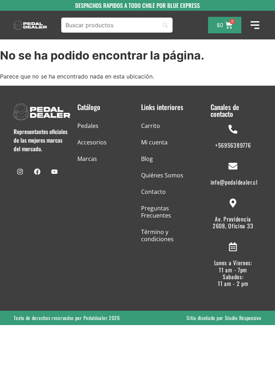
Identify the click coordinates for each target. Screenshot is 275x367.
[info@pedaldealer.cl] (232, 166)
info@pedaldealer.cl (234, 182)
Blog (147, 159)
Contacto (153, 192)
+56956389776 (233, 145)
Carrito (150, 126)
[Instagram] (20, 171)
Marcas (87, 159)
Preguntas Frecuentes (156, 211)
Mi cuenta (154, 142)
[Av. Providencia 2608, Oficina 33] (232, 203)
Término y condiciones (157, 235)
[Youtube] (54, 171)
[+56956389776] (232, 129)
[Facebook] (37, 171)
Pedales (87, 126)
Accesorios (92, 142)
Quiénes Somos (162, 175)
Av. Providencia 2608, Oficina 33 (233, 222)
